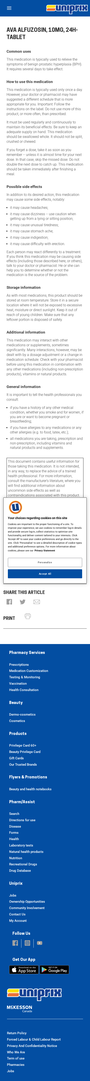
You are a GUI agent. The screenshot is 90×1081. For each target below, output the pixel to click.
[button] (9, 602)
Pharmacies (15, 1065)
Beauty (16, 703)
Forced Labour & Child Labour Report (34, 1039)
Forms (14, 833)
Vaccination (18, 684)
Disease (15, 826)
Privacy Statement (45, 550)
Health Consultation (23, 690)
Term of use (15, 1058)
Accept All (45, 573)
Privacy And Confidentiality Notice (32, 1046)
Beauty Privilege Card (24, 752)
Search (14, 814)
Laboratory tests (21, 845)
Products (18, 734)
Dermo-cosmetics (22, 714)
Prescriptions (19, 665)
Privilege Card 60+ (22, 745)
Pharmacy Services (27, 653)
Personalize (45, 562)
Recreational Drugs (23, 864)
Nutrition (15, 858)
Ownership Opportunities (27, 902)
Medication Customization (28, 671)
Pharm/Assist (22, 802)
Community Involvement (27, 908)
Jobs (12, 895)
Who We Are (16, 1052)
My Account (18, 921)
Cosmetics (17, 721)
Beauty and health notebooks (30, 789)
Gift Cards (16, 758)
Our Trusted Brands (23, 765)
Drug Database (20, 871)
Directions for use (22, 820)
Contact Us (17, 914)
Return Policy (16, 1033)
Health (14, 839)
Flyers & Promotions (28, 778)
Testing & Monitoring (24, 677)
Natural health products (26, 852)
